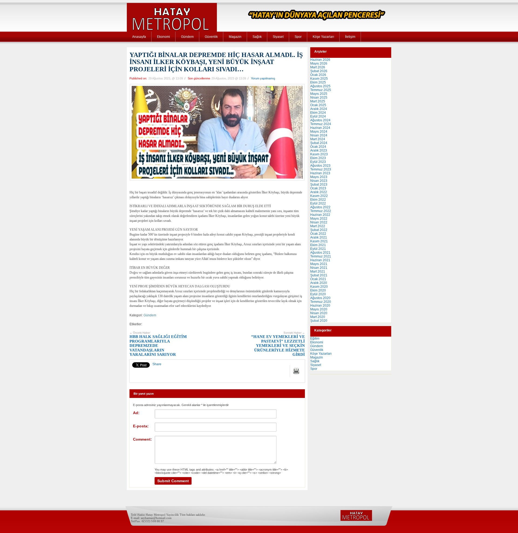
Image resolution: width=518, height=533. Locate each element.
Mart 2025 (317, 101)
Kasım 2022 (319, 196)
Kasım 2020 (319, 287)
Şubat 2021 (318, 275)
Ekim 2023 (318, 158)
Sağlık (257, 37)
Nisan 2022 (318, 222)
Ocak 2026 (318, 75)
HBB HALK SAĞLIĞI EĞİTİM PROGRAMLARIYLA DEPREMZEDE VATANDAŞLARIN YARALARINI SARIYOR (158, 344)
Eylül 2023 (318, 162)
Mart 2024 (317, 139)
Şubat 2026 (318, 71)
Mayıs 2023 (318, 177)
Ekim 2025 (318, 82)
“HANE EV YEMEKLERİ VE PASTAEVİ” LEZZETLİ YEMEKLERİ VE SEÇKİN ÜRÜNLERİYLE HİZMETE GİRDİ (278, 344)
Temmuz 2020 (320, 302)
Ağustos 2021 (320, 252)
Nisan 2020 (318, 313)
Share (156, 364)
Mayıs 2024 (318, 131)
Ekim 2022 (318, 200)
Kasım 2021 (319, 241)
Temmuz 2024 (320, 124)
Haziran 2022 (320, 215)
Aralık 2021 (318, 237)
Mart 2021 (317, 271)
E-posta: (141, 426)
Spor (298, 37)
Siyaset (278, 37)
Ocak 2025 (318, 105)
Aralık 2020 (318, 283)
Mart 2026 (317, 67)
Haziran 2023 (320, 173)
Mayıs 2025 (318, 94)
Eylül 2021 (318, 249)
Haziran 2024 (320, 128)
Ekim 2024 (318, 113)
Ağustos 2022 (320, 207)
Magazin (235, 37)
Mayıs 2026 (318, 63)
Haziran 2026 (320, 60)
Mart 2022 (317, 226)
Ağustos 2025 (320, 86)
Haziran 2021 (320, 260)
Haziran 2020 (320, 305)
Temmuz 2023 (320, 169)
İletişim (350, 37)
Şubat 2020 (318, 321)
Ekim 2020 (318, 290)
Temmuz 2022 (320, 211)
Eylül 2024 (318, 116)
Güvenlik (211, 37)
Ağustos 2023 (320, 165)
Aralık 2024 (318, 109)
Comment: (142, 439)
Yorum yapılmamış (263, 78)
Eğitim (314, 338)
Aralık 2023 (318, 150)
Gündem (187, 37)
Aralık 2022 (318, 192)
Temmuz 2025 (320, 90)
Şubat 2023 (318, 184)
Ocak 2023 (318, 188)
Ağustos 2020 (320, 298)
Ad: (136, 413)
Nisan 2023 (318, 181)
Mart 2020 (317, 317)
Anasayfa (139, 37)
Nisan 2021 (318, 268)
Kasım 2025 (319, 79)
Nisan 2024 (318, 135)
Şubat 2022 (318, 230)
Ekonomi (163, 37)
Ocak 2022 (318, 234)
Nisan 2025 (318, 97)
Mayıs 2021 (318, 264)
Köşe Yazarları (323, 37)
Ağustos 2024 (320, 120)
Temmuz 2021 (320, 256)
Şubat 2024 (318, 143)
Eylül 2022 (318, 203)
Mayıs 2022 (318, 218)
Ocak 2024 (318, 147)
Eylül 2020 (318, 294)
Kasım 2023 (319, 154)
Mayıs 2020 (318, 309)
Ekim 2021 (318, 245)
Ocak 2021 (318, 279)
